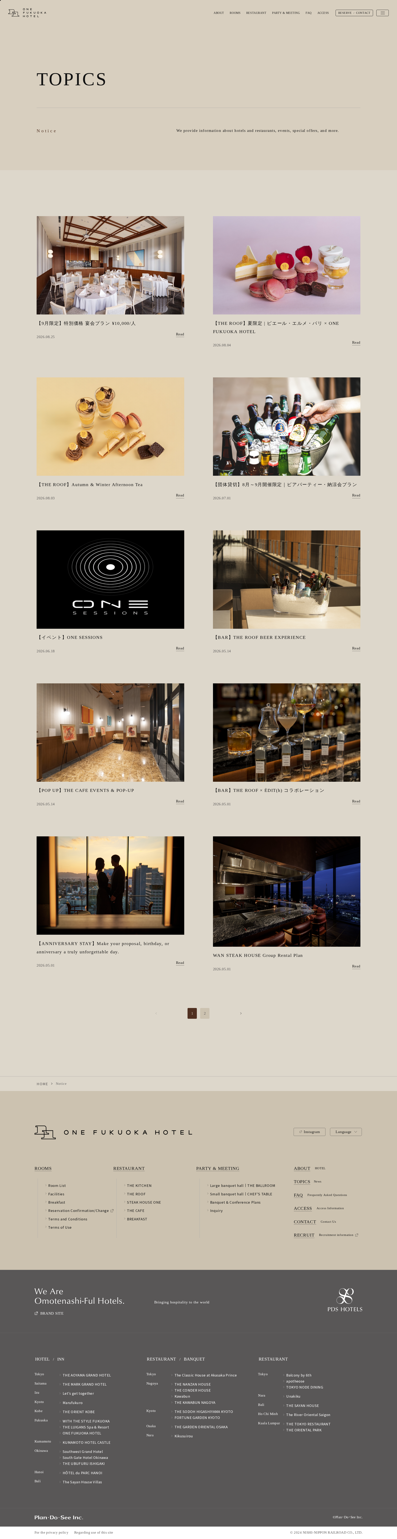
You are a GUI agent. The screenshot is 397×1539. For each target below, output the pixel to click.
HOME (42, 1084)
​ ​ (218, 1168)
